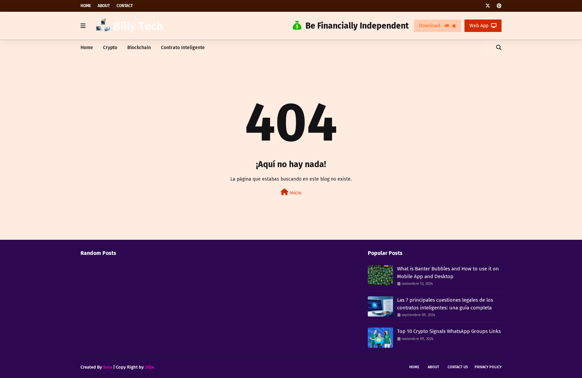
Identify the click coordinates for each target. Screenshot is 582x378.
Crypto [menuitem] (110, 47)
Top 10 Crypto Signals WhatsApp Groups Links (449, 331)
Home (85, 5)
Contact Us (458, 367)
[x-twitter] (488, 6)
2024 (149, 367)
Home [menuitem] (86, 47)
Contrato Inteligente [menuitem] (183, 47)
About (104, 5)
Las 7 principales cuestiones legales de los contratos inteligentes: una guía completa (445, 304)
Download (430, 26)
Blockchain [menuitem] (139, 47)
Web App (479, 26)
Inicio (294, 193)
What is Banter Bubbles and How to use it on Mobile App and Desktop (448, 272)
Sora (107, 367)
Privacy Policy (488, 367)
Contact (125, 5)
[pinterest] (498, 6)
